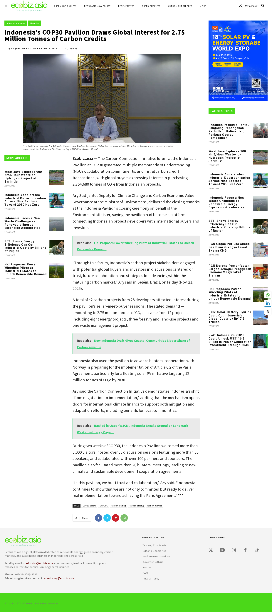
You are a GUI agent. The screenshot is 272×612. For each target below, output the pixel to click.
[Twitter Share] (267, 311)
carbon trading (118, 505)
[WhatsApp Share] (267, 294)
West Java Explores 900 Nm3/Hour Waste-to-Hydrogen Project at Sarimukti (23, 176)
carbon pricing (137, 505)
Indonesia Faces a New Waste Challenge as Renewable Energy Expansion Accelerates (22, 223)
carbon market (154, 505)
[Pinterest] (115, 518)
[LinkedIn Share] (267, 303)
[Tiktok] (256, 550)
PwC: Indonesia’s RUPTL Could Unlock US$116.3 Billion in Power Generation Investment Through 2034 (230, 340)
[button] (262, 5)
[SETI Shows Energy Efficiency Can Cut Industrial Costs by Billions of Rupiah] (56, 247)
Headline (34, 23)
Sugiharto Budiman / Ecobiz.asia (34, 48)
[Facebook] (98, 518)
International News (16, 23)
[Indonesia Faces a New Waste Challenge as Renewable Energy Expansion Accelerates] (56, 224)
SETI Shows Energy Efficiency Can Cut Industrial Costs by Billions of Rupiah (25, 246)
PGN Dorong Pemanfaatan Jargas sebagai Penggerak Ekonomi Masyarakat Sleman (230, 270)
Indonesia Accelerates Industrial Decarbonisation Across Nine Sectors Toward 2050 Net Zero (25, 199)
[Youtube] (222, 550)
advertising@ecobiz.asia (58, 578)
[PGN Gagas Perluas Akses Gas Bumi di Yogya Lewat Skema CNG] (260, 249)
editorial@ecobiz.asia (39, 563)
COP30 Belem (89, 505)
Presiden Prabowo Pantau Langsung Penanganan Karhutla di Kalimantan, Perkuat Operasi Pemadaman (229, 131)
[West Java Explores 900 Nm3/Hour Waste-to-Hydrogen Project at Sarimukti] (56, 177)
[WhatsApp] (124, 518)
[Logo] (58, 540)
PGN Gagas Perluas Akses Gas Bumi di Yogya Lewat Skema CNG (229, 247)
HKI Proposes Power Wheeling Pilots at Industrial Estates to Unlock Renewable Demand (25, 269)
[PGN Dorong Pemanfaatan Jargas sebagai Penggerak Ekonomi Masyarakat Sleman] (260, 271)
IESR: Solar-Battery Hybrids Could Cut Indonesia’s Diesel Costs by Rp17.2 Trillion (230, 317)
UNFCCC (104, 505)
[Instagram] (233, 550)
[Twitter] (107, 518)
